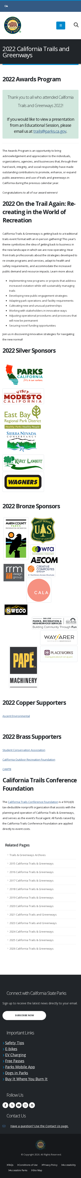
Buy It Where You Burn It (26, 1078)
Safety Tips (14, 1042)
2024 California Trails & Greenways (32, 931)
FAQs (10, 1164)
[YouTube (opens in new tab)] (19, 1105)
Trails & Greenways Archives (28, 855)
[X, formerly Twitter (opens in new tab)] (12, 1105)
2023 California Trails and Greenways (33, 923)
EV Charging (15, 1054)
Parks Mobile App (20, 1066)
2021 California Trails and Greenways (33, 914)
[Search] (74, 25)
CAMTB (6, 769)
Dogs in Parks (16, 1072)
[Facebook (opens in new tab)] (5, 1105)
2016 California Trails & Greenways (32, 872)
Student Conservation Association (23, 750)
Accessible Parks (18, 1170)
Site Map (37, 1170)
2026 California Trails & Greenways (32, 948)
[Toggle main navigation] (60, 25)
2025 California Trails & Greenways (32, 940)
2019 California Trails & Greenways (32, 897)
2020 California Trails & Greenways (32, 906)
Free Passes (14, 1060)
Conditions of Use (28, 1164)
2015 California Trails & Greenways (32, 863)
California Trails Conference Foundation (33, 802)
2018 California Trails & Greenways (32, 889)
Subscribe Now (30, 1015)
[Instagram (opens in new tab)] (25, 1105)
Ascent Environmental (16, 716)
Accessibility (69, 1164)
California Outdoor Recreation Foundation (28, 759)
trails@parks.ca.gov (49, 131)
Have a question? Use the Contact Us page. (39, 1126)
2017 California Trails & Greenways (32, 880)
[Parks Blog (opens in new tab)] (32, 1105)
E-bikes (11, 1048)
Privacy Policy (50, 1164)
